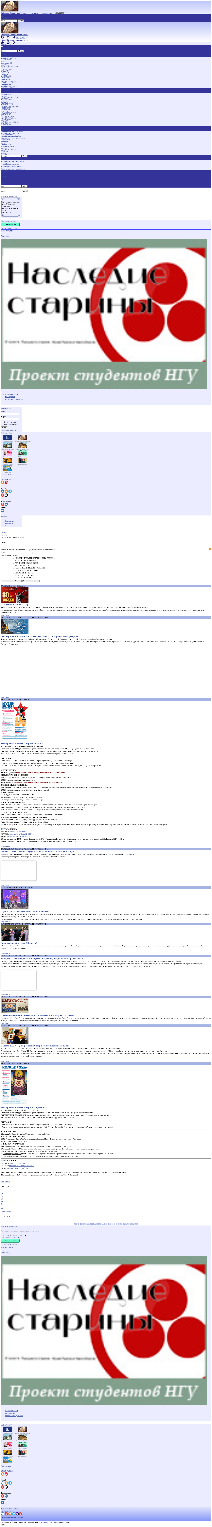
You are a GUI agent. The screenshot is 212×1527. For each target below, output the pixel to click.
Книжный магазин (8, 117)
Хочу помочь (6, 124)
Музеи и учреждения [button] (5, 158)
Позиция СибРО (7, 85)
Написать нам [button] (6, 1511)
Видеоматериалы (7, 146)
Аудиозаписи (6, 144)
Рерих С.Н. (5, 73)
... (1, 1191)
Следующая (5, 1216)
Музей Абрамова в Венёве (11, 166)
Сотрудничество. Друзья (10, 122)
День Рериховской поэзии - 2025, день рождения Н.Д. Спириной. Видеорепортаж (39, 636)
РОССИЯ (4, 151)
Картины (4, 142)
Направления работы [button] (6, 91)
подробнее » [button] (5, 615)
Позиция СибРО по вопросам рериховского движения (14, 396)
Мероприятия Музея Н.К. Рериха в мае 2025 (22, 743)
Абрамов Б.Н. (6, 75)
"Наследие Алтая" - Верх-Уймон (13, 169)
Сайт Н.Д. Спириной (9, 87)
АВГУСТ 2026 (7, 231)
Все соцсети (5, 154)
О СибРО (4, 94)
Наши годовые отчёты (9, 97)
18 (2, 1196)
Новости (4, 132)
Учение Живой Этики (9, 58)
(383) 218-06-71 (6, 18)
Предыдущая (6, 1211)
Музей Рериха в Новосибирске (12, 161)
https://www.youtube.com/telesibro (18, 836)
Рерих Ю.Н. (5, 70)
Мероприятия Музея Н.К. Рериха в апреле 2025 (24, 1107)
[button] (9, 479)
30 (2, 1209)
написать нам (47, 13)
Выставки (4, 102)
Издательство (6, 114)
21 (2, 1204)
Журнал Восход (7, 134)
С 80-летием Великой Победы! (15, 605)
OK (3, 1525)
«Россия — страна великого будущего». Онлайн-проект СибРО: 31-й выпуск (38, 851)
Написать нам (10, 526)
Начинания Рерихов (8, 82)
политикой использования (48, 1522)
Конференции (6, 107)
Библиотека (5, 139)
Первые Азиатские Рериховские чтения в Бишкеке (25, 911)
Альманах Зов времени (9, 137)
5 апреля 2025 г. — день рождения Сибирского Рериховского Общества (35, 1046)
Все (2, 1214)
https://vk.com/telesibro (18, 831)
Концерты (5, 104)
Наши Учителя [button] (4, 54)
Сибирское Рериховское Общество (12, 1517)
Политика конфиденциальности (10, 1520)
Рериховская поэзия (8, 112)
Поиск (21, 20)
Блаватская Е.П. (7, 63)
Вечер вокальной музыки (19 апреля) (19, 943)
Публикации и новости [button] (5, 128)
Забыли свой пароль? (9, 430)
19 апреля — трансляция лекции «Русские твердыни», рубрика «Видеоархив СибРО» (42, 958)
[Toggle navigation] (2, 46)
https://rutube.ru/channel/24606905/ (21, 834)
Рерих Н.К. (5, 68)
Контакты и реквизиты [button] (9, 1508)
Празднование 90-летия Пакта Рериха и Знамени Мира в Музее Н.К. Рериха (37, 1015)
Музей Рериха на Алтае (10, 164)
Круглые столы (6, 99)
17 (2, 1194)
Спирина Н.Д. (6, 78)
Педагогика (5, 109)
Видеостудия (6, 119)
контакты (35, 13)
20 (2, 1201)
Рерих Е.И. (5, 65)
